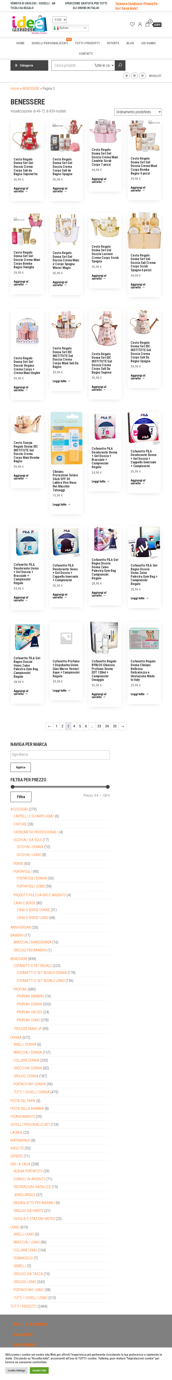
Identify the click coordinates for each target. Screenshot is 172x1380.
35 (115, 726)
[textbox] (49, 755)
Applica (20, 767)
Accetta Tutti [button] (39, 1370)
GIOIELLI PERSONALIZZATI (51, 41)
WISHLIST (155, 76)
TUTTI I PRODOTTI (87, 43)
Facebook (126, 76)
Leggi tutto (59, 381)
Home (14, 88)
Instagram (134, 76)
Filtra (21, 797)
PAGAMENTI (24, 1334)
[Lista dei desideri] (132, 24)
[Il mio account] (140, 24)
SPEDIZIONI (25, 1345)
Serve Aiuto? (130, 8)
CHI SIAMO (148, 43)
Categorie (26, 65)
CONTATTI (86, 54)
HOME (20, 43)
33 (99, 726)
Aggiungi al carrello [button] (21, 190)
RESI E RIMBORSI (31, 1324)
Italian (64, 28)
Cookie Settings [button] (16, 1370)
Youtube (142, 76)
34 (107, 726)
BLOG (130, 43)
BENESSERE (30, 88)
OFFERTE (113, 43)
